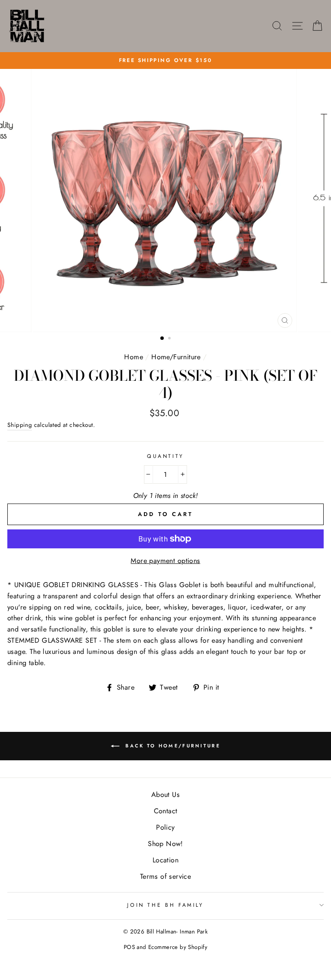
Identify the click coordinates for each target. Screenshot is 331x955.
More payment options (165, 561)
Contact (166, 811)
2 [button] (170, 339)
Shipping (19, 424)
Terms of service (165, 876)
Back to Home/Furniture (171, 745)
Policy (165, 827)
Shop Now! (165, 844)
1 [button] (162, 338)
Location (165, 860)
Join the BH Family (165, 905)
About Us (165, 794)
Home (133, 357)
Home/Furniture (176, 357)
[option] (165, 60)
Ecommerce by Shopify (177, 947)
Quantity (165, 456)
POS (129, 947)
